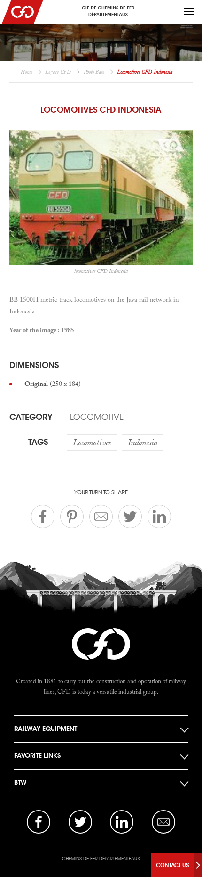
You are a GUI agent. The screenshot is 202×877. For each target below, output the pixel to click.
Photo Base (94, 71)
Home (26, 71)
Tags (38, 442)
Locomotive (97, 417)
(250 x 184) (52, 383)
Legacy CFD (58, 71)
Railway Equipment (45, 729)
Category (31, 417)
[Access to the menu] (189, 11)
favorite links (37, 756)
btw (20, 783)
